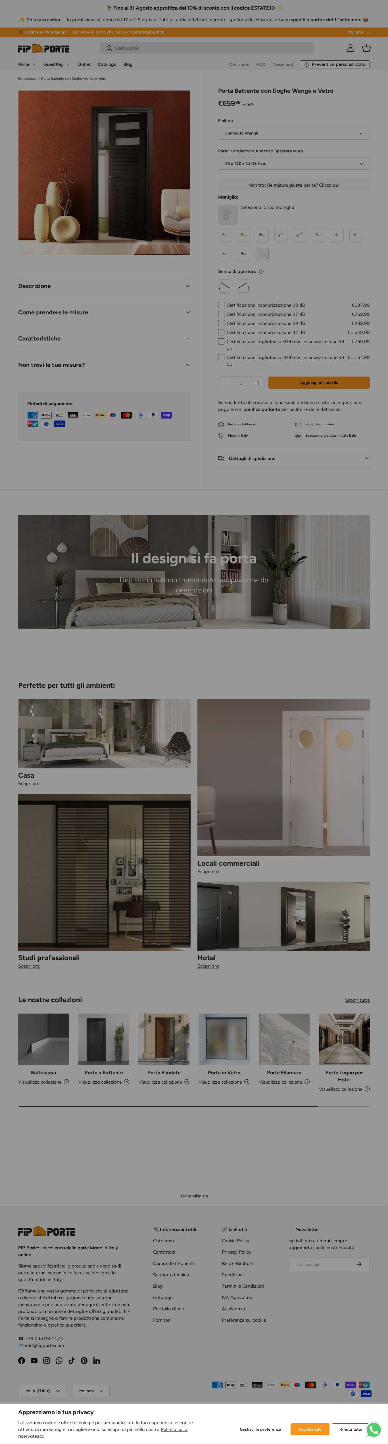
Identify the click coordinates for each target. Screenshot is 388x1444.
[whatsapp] (373, 1425)
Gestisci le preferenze (260, 1429)
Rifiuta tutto (350, 1429)
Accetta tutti (310, 1429)
